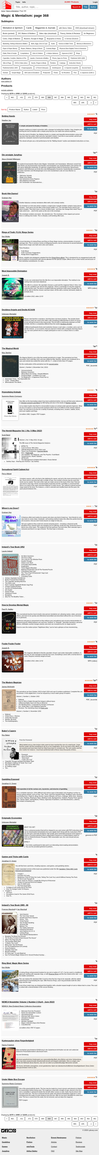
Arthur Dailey (32, 1151)
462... (13, 97)
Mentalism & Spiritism (13, 28)
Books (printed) (8, 33)
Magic (4, 1138)
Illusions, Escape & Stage (33, 39)
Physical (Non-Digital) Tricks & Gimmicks (73, 48)
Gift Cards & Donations (31, 72)
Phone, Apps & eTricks (59, 58)
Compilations (24, 53)
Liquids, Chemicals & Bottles (39, 58)
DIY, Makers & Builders (26, 33)
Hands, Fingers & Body (38, 63)
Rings (78, 53)
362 (88, 97)
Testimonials (80, 1146)
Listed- (35, 109)
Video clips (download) (47, 33)
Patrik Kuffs (29, 453)
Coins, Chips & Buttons (11, 39)
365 (68, 97)
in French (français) (42, 68)
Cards (29, 28)
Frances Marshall (8, 909)
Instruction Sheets (75, 63)
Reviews (79, 1142)
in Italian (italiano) (52, 53)
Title (85, 7)
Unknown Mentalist (9, 314)
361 (94, 97)
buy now (92, 119)
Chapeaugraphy (26, 68)
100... (83, 103)
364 (75, 97)
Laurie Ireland (7, 551)
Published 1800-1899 (78, 58)
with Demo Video (65, 28)
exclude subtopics (7, 90)
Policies (78, 1138)
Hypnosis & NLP (67, 53)
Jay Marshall (22, 909)
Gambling (6, 1142)
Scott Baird (6, 435)
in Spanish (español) (71, 68)
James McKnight (8, 687)
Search (76, 7)
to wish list (91, 129)
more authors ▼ (6, 81)
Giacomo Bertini (42, 451)
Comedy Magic (51, 48)
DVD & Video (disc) (21, 63)
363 (81, 97)
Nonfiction (31, 1138)
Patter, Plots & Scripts (10, 53)
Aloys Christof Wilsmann (11, 159)
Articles (54, 1142)
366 (62, 97)
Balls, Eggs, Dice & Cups (39, 43)
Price (43, 109)
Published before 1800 (10, 68)
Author (93, 7)
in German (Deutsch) (71, 38)
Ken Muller (6, 236)
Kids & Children (38, 53)
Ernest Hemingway (58, 1138)
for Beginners (89, 33)
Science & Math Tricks (66, 43)
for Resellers (66, 72)
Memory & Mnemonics (84, 43)
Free (75, 72)
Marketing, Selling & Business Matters (15, 43)
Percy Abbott (6, 474)
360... (75, 103)
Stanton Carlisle (71, 403)
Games (5, 1146)
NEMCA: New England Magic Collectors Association (21, 1006)
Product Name (14, 109)
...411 (21, 97)
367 (55, 97)
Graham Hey (7, 198)
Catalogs (62, 63)
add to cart (92, 124)
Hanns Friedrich (8, 1045)
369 (42, 97)
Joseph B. (5, 275)
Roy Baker (6, 735)
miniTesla (30, 1146)
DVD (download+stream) (84, 28)
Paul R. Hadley (7, 609)
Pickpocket (46, 72)
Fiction (56, 72)
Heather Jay (6, 120)
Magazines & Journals (45, 28)
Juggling (5, 1151)
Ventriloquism (56, 68)
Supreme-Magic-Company (12, 396)
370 (36, 97)
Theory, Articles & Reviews (70, 33)
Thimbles (53, 63)
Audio (53, 43)
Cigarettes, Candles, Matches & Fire (14, 58)
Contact (54, 1146)
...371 (29, 97)
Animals (5, 72)
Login (95, 2)
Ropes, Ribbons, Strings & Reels (31, 48)
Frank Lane (44, 708)
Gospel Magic (16, 72)
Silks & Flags (7, 63)
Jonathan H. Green (9, 783)
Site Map (79, 1151)
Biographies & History (54, 38)
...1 (90, 103)
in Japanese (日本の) (87, 72)
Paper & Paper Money (10, 48)
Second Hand (86, 68)
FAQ (52, 1151)
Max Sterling (6, 353)
